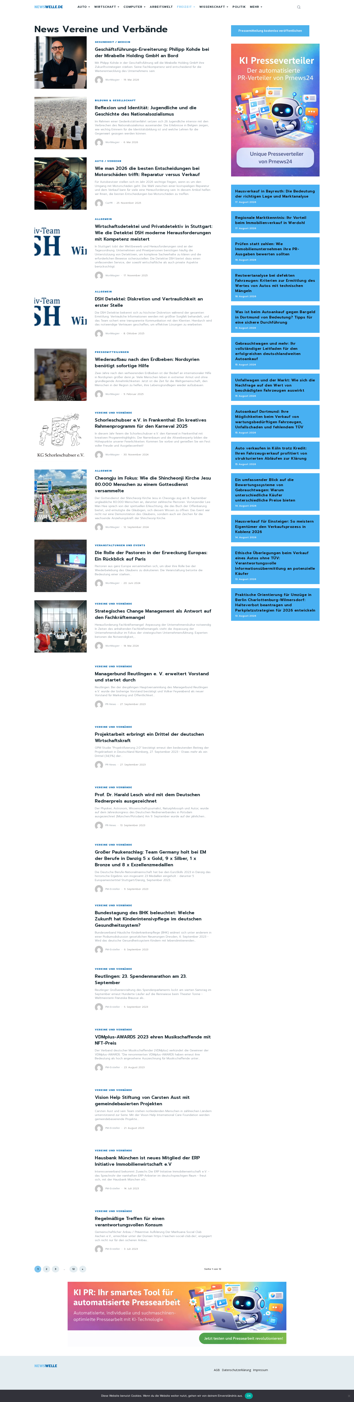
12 (73, 1269)
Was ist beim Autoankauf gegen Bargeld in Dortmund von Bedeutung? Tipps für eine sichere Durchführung (275, 317)
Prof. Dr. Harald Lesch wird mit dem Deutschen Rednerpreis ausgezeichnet (147, 797)
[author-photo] (99, 80)
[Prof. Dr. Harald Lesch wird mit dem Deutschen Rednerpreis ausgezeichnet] (60, 808)
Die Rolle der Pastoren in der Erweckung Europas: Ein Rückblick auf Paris (151, 555)
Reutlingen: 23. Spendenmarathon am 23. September (141, 979)
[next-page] (82, 1269)
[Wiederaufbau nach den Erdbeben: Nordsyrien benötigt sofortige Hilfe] (60, 375)
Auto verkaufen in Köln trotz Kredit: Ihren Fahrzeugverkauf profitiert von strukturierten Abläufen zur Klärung (271, 453)
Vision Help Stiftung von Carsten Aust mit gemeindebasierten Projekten (142, 1100)
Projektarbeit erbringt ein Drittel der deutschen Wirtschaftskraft (149, 737)
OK (249, 1395)
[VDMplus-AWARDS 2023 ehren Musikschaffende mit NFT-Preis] (60, 1050)
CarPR (109, 203)
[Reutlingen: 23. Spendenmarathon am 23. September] (60, 989)
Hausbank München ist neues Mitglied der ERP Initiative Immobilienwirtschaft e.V (147, 1161)
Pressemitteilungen (112, 352)
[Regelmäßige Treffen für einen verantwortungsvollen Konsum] (60, 1231)
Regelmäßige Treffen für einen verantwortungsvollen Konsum (129, 1221)
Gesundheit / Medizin (112, 42)
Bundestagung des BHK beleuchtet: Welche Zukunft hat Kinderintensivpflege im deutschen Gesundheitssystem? (148, 919)
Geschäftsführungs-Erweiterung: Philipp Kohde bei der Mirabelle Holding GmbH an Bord (152, 52)
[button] (298, 7)
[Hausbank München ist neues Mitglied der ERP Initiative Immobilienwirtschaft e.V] (60, 1171)
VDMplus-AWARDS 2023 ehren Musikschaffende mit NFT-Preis (153, 1040)
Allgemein (103, 219)
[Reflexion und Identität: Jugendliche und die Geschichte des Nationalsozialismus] (60, 123)
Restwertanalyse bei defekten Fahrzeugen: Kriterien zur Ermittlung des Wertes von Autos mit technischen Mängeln (275, 283)
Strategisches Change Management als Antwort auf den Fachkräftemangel (153, 614)
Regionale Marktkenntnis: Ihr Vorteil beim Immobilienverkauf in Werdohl (270, 220)
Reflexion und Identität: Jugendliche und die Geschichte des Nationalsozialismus (145, 110)
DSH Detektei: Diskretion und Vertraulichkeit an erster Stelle (149, 302)
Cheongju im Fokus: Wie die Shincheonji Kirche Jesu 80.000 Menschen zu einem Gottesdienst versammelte (153, 484)
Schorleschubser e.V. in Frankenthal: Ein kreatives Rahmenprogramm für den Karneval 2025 (150, 423)
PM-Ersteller (112, 889)
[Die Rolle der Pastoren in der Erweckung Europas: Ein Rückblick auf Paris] (60, 566)
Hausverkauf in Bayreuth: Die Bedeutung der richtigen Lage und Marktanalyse (275, 193)
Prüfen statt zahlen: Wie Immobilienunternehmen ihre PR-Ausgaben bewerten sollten (267, 249)
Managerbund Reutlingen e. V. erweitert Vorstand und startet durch (152, 676)
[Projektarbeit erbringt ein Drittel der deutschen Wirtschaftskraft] (60, 747)
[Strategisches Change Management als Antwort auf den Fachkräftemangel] (60, 626)
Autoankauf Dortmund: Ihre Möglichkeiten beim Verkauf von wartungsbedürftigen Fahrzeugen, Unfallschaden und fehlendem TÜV (269, 419)
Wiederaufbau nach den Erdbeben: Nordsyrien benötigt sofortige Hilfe (147, 362)
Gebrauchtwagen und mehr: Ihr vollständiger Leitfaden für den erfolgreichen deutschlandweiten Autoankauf (268, 351)
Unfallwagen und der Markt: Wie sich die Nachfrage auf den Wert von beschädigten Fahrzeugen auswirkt (275, 385)
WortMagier (112, 80)
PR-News (110, 704)
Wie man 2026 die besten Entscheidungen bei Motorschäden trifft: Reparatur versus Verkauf (147, 171)
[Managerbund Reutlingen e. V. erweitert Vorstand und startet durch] (60, 687)
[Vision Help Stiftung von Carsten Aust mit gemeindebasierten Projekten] (60, 1111)
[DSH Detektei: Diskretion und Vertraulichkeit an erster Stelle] (60, 314)
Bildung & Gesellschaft (115, 100)
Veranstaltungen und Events (120, 545)
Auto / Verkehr (108, 161)
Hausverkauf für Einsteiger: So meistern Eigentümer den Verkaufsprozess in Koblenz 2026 (274, 526)
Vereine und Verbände (113, 413)
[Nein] (349, 1396)
